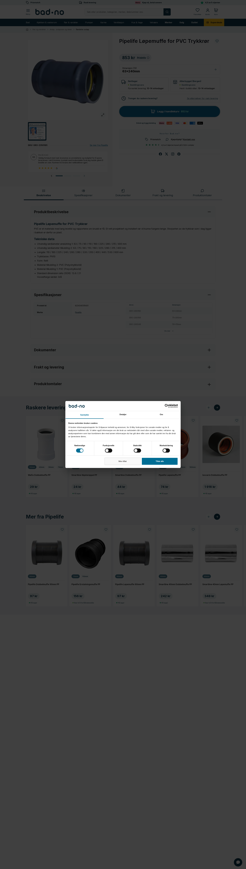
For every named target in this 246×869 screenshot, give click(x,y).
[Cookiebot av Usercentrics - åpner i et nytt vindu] (166, 406)
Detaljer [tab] (123, 414)
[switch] (108, 450)
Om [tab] (161, 414)
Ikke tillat (123, 461)
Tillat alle (160, 461)
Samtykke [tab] (84, 415)
